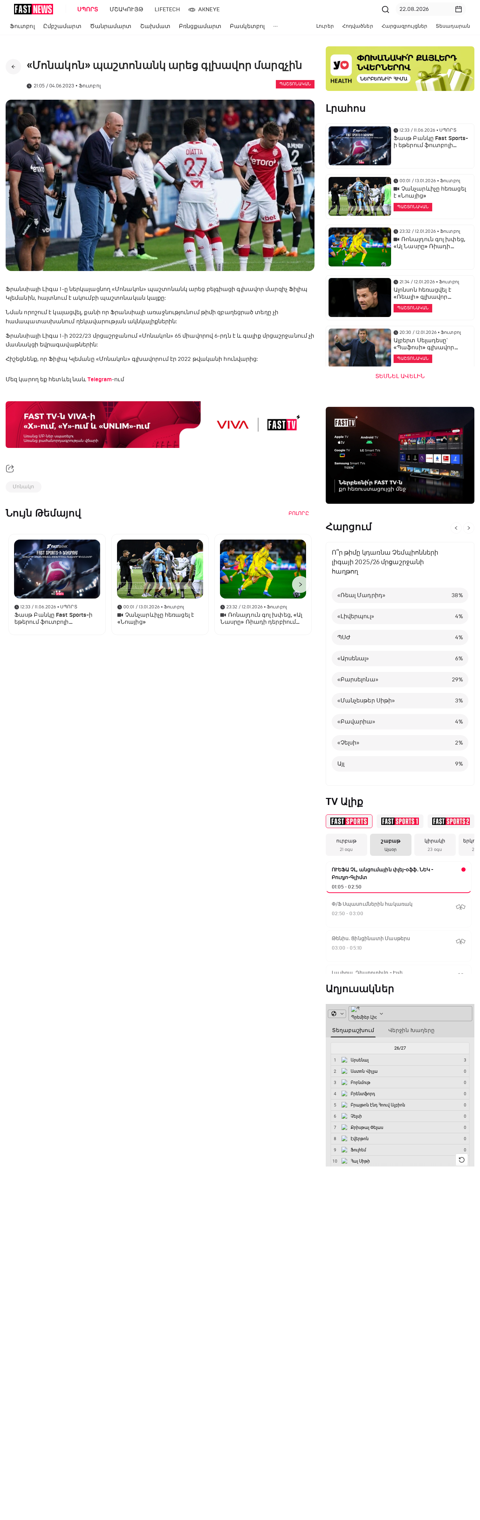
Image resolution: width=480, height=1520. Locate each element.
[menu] (225, 9)
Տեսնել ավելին (400, 376)
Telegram (99, 379)
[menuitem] (86, 9)
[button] (458, 9)
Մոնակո (23, 487)
